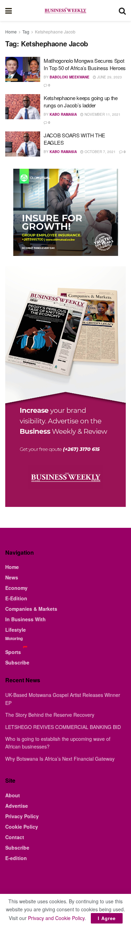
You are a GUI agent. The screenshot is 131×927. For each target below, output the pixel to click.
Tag (25, 32)
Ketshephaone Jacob (55, 32)
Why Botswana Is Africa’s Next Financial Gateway (60, 758)
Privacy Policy (22, 816)
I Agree (107, 918)
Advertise (16, 805)
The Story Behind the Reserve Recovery (49, 714)
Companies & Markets (31, 608)
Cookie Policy (21, 826)
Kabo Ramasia (63, 114)
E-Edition (16, 598)
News (11, 577)
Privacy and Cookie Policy (56, 917)
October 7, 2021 (99, 151)
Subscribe (17, 662)
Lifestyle (15, 629)
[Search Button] (122, 10)
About (12, 795)
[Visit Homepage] (65, 10)
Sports (13, 651)
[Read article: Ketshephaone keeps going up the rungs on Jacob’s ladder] (22, 106)
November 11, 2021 (102, 114)
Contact (14, 837)
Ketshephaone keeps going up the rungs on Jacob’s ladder (81, 101)
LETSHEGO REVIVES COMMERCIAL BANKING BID (63, 726)
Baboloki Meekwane (69, 77)
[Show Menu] (8, 10)
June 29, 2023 (109, 77)
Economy (16, 587)
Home (11, 32)
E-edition (16, 857)
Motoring (14, 638)
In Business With (25, 619)
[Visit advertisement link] (65, 212)
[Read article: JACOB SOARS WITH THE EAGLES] (22, 144)
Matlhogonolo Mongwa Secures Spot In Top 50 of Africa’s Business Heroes (85, 64)
